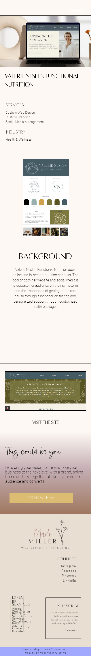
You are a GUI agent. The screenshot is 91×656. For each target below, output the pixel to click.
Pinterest (69, 575)
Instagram (68, 566)
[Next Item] (83, 198)
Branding (19, 631)
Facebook (69, 570)
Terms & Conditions (55, 649)
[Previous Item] (7, 198)
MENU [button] (78, 10)
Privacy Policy (30, 649)
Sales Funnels (22, 616)
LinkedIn (69, 580)
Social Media (22, 621)
